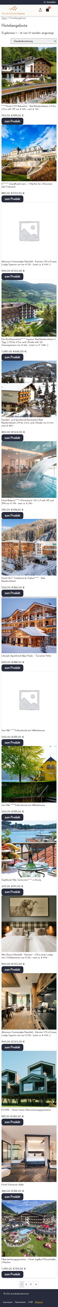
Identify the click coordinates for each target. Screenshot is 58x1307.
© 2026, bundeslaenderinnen (16, 1294)
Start (4, 18)
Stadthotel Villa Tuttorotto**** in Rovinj (21, 880)
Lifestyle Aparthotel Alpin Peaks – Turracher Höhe (26, 656)
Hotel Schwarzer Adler (13, 1184)
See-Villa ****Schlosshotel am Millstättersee (23, 730)
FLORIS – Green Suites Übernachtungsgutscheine (26, 1110)
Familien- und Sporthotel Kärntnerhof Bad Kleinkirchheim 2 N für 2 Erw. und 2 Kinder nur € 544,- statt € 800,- (28, 423)
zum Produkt (12, 121)
